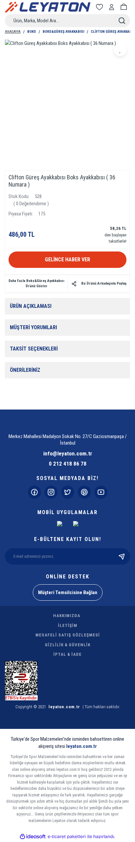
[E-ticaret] (67, 836)
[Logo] (47, 7)
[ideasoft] (33, 836)
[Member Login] (112, 7)
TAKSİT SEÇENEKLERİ (34, 349)
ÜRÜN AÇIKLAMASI (30, 306)
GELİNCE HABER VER (67, 259)
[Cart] (125, 7)
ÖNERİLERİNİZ (25, 370)
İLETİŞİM (67, 625)
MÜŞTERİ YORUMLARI (33, 327)
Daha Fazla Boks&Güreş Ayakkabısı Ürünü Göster (36, 284)
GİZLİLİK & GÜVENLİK (67, 644)
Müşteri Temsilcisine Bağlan (67, 592)
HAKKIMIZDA (66, 615)
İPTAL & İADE (67, 654)
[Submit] (122, 556)
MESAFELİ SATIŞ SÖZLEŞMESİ (67, 634)
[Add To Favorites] (120, 49)
